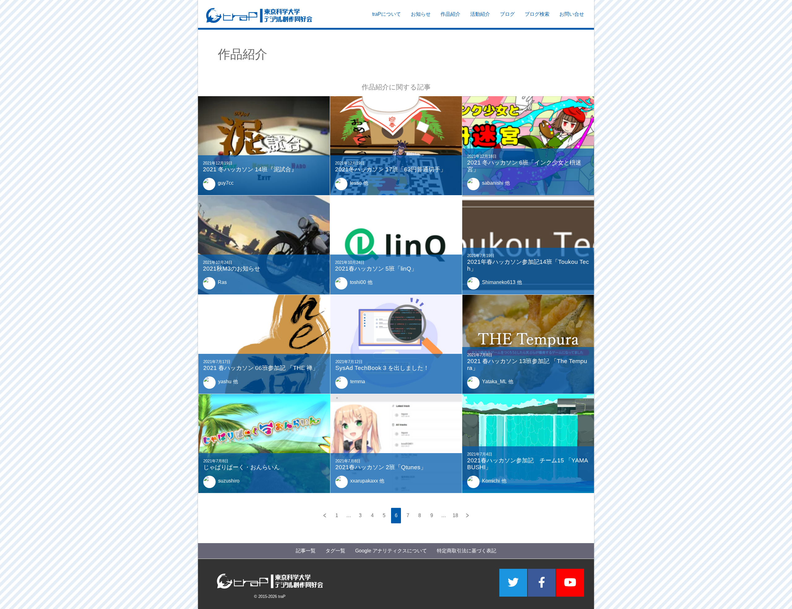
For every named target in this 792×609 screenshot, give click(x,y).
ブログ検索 (537, 14)
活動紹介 (480, 14)
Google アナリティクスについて (391, 550)
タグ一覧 (335, 550)
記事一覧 (306, 550)
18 (455, 515)
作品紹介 (450, 14)
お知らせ (421, 14)
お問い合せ (571, 14)
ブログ (507, 14)
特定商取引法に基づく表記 (466, 550)
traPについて (386, 14)
